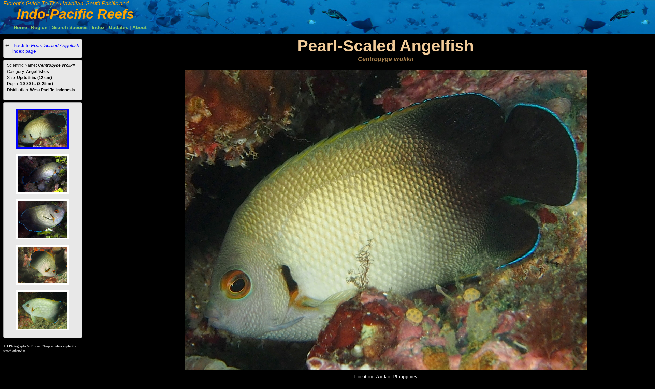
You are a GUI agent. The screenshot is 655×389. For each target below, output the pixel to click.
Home (20, 27)
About (139, 27)
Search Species (70, 27)
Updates (118, 27)
